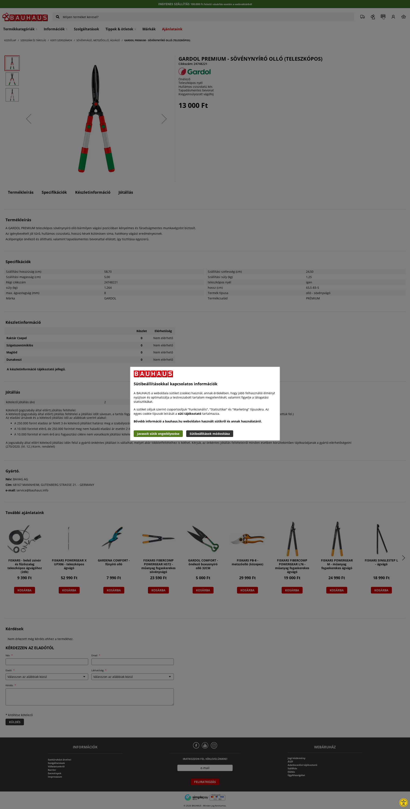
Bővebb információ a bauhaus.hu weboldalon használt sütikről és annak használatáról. (198, 421)
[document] (205, 403)
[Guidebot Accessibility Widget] (403, 802)
